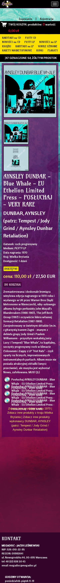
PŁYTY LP (29, 42)
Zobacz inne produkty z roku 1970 (29, 408)
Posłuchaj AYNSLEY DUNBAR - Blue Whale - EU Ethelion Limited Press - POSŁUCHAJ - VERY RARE (33, 380)
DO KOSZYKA (12, 285)
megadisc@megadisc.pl (22, 565)
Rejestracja (46, 19)
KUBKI (39, 50)
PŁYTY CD (30, 37)
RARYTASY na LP (25, 46)
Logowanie (25, 19)
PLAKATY (53, 50)
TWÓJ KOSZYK (17, 24)
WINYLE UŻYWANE (47, 46)
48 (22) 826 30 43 (16, 561)
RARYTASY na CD (11, 37)
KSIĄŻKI (6, 46)
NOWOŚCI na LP (48, 42)
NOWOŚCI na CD (11, 42)
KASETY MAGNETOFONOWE (17, 50)
